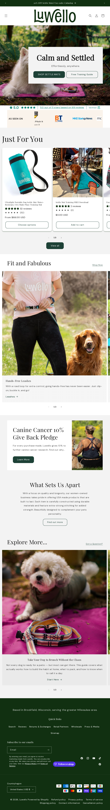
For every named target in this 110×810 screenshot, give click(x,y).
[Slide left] (49, 238)
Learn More (23, 459)
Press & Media (92, 726)
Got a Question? (94, 544)
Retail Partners (61, 726)
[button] (6, 16)
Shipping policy (48, 803)
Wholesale (76, 726)
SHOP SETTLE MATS (49, 74)
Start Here (53, 679)
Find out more (55, 522)
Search (12, 726)
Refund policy (58, 799)
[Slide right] (61, 238)
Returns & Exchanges (40, 726)
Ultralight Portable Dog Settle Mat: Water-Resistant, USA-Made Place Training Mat (24, 203)
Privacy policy (75, 799)
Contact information (69, 803)
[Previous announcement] (5, 3)
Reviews (22, 726)
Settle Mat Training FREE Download (72, 202)
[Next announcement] (104, 3)
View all (55, 245)
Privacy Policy (31, 764)
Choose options (27, 225)
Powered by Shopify (38, 799)
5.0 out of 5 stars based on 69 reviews (62, 107)
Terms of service (94, 799)
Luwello (23, 799)
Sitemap (55, 733)
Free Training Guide (82, 74)
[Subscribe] (48, 750)
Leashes (10, 396)
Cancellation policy (93, 803)
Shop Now (97, 265)
